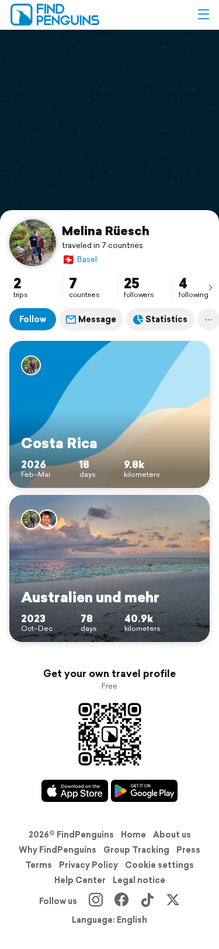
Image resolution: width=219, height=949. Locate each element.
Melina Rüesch (106, 230)
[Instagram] (96, 901)
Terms (38, 865)
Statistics (166, 319)
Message (97, 319)
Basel (79, 259)
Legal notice (139, 880)
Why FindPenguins (57, 850)
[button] (203, 14)
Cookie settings (159, 865)
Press (188, 850)
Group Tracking (136, 850)
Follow (32, 319)
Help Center (80, 880)
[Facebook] (121, 901)
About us (172, 834)
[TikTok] (147, 901)
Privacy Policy (88, 865)
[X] (173, 901)
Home (133, 834)
